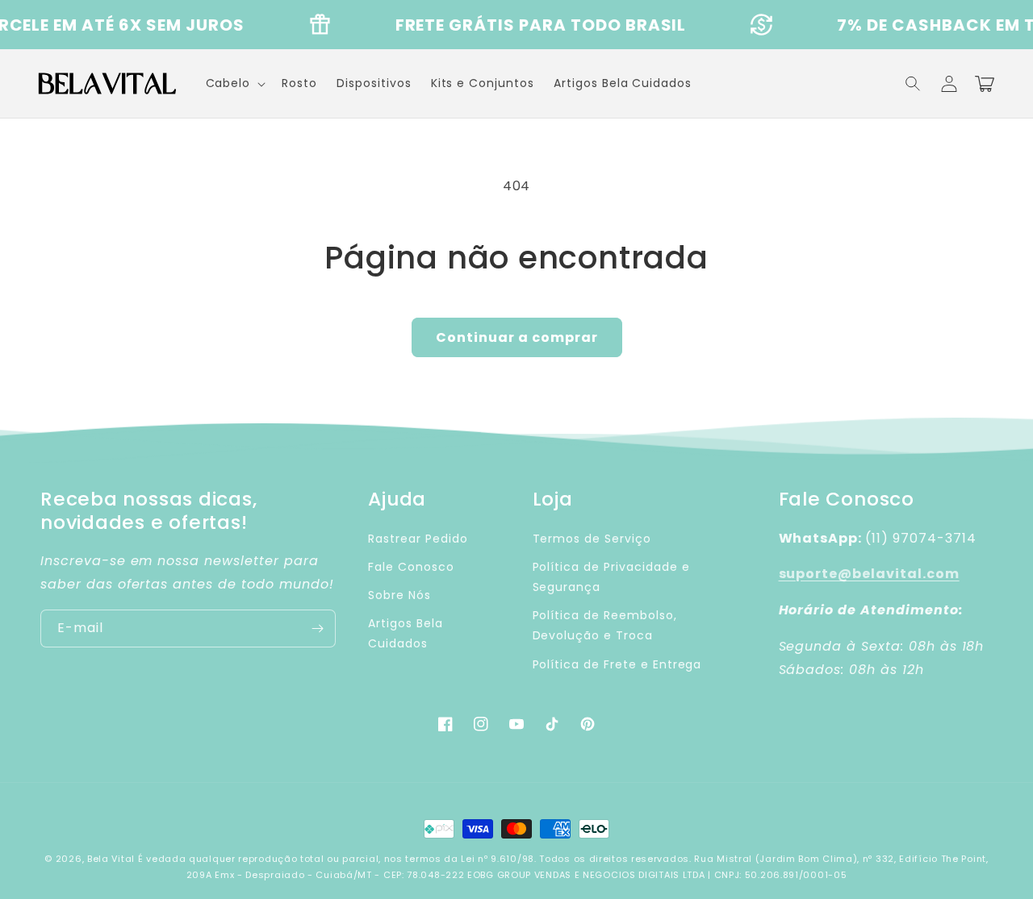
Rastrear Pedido (417, 539)
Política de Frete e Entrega (617, 664)
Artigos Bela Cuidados (405, 633)
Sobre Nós (399, 595)
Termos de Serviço (592, 539)
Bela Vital (111, 858)
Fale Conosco (411, 567)
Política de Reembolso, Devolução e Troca (605, 625)
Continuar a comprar (517, 337)
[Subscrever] (317, 628)
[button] (913, 84)
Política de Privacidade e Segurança (611, 577)
